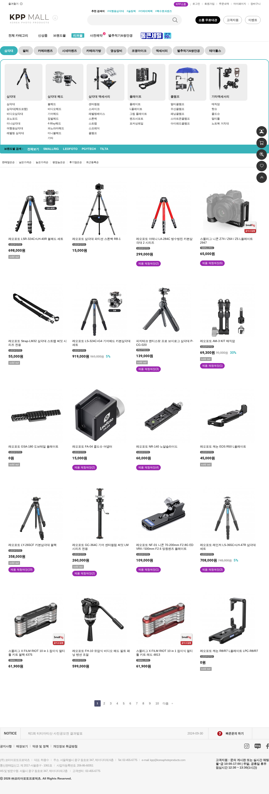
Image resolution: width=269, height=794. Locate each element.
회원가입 (209, 3)
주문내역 (224, 3)
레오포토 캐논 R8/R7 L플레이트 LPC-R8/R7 (229, 651)
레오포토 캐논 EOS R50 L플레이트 (223, 446)
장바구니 (256, 3)
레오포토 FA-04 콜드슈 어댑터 (92, 446)
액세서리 (162, 50)
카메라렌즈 (45, 50)
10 (157, 703)
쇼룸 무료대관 (208, 20)
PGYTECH (89, 149)
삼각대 (8, 50)
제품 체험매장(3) (148, 369)
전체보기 (33, 149)
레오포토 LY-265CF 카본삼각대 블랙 (32, 545)
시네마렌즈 (69, 50)
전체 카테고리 (18, 35)
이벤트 (252, 20)
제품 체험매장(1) (212, 365)
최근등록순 (92, 162)
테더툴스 (215, 50)
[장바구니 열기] (261, 143)
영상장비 (116, 50)
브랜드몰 (59, 35)
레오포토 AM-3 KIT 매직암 (217, 341)
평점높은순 (59, 162)
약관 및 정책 (40, 746)
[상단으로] (261, 177)
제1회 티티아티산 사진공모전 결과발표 (55, 733)
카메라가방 (93, 50)
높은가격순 (42, 162)
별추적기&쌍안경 (120, 35)
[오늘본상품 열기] (261, 154)
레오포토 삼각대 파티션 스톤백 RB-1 (96, 238)
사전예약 (96, 35)
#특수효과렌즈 (163, 11)
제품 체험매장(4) (148, 467)
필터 (26, 50)
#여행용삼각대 (115, 11)
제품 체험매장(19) (21, 569)
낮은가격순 (25, 162)
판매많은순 (8, 162)
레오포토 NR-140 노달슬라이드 (157, 446)
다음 (166, 703)
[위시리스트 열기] (261, 166)
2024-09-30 (195, 733)
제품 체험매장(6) (212, 263)
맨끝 (172, 703)
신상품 (42, 35)
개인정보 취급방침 (65, 746)
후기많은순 (75, 162)
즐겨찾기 (13, 3)
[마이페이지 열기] (261, 131)
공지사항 (6, 746)
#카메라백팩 (145, 11)
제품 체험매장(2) (148, 263)
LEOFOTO (70, 149)
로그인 (196, 3)
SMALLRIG (51, 149)
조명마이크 (139, 50)
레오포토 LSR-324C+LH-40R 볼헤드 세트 (35, 238)
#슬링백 (131, 11)
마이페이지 (239, 3)
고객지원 (233, 20)
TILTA (104, 149)
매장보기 (22, 746)
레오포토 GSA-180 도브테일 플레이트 (33, 446)
